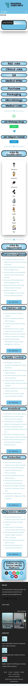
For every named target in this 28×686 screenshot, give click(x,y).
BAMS (14, 214)
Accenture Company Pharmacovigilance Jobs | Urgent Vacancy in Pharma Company (14, 293)
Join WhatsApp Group (14, 122)
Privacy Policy (16, 674)
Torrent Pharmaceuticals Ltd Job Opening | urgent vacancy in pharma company (16, 383)
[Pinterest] (16, 576)
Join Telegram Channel (14, 137)
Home (10, 674)
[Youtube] (14, 573)
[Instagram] (6, 573)
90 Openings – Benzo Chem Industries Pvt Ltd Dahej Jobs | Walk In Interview (15, 365)
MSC (14, 205)
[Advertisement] (14, 46)
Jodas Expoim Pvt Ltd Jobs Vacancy (15, 414)
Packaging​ (14, 94)
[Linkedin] (12, 576)
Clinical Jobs (14, 69)
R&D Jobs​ (14, 63)
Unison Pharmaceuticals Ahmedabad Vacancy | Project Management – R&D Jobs (14, 341)
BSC (14, 196)
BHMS (14, 223)
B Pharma (14, 178)
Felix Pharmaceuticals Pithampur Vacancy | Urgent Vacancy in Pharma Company (14, 470)
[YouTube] (5, 599)
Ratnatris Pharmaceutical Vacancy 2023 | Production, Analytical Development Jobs (14, 442)
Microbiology (14, 100)
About (5, 672)
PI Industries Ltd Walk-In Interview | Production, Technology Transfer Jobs (15, 488)
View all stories (21, 611)
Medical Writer (14, 80)
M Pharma (14, 187)
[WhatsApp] (16, 599)
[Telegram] (21, 573)
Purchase (14, 88)
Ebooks (22, 672)
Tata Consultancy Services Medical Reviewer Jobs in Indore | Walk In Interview (14, 275)
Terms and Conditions (14, 676)
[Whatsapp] (17, 573)
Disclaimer (16, 672)
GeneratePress (14, 681)
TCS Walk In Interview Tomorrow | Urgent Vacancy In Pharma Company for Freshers (15, 262)
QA (14, 75)
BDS (14, 232)
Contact (10, 672)
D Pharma (14, 169)
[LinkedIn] (7, 599)
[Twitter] (9, 599)
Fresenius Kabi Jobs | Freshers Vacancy (13, 655)
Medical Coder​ (14, 105)
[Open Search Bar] (26, 12)
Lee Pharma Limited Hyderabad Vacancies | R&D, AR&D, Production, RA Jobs (15, 429)
